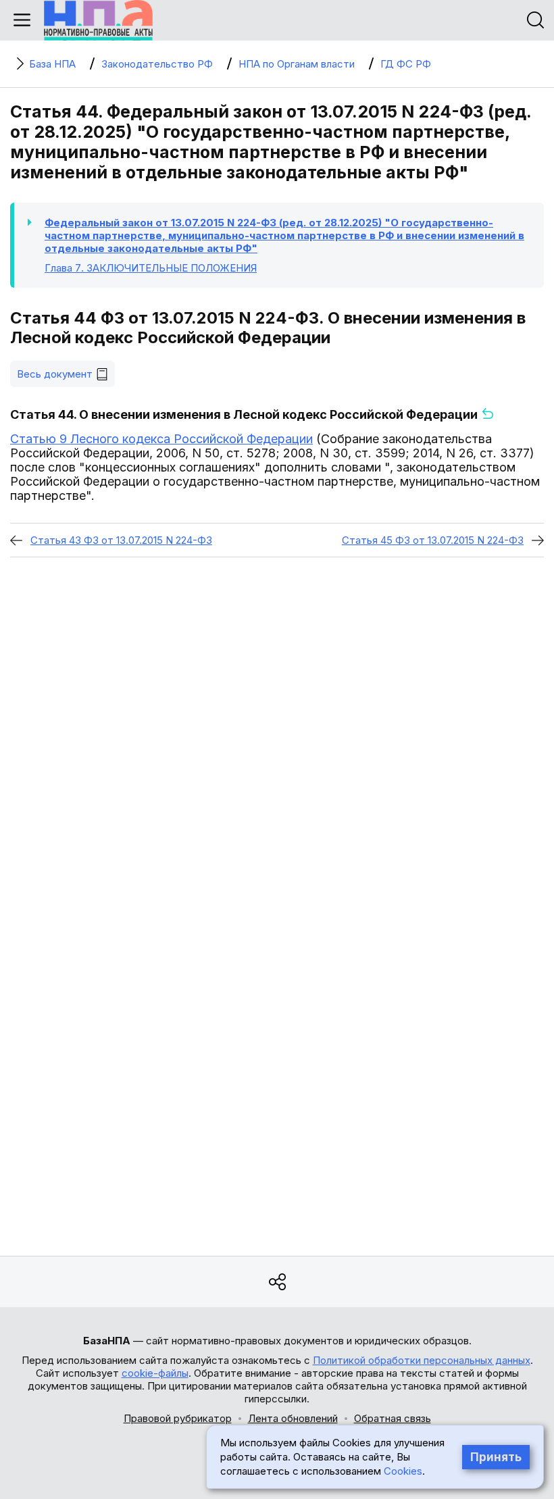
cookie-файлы (155, 1373)
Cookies (403, 1471)
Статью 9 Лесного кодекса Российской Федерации (161, 439)
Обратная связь (392, 1418)
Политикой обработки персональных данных (421, 1360)
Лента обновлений (293, 1418)
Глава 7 (151, 267)
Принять (496, 1457)
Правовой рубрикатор (178, 1418)
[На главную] (98, 20)
